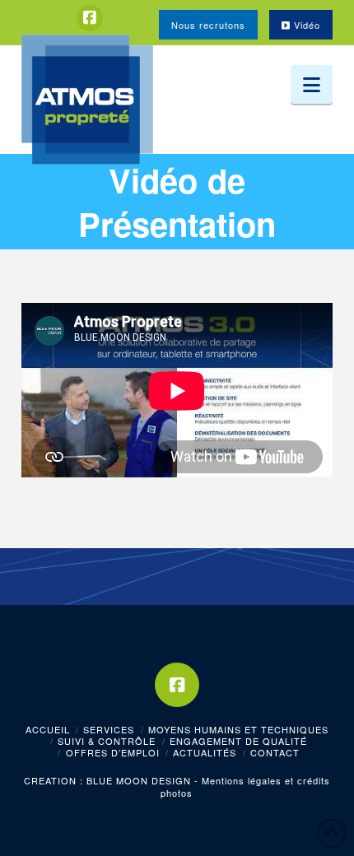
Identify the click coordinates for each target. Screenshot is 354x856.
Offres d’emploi (113, 752)
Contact (275, 752)
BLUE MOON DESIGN (138, 780)
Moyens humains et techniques (238, 729)
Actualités (204, 752)
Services (108, 729)
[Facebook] (90, 18)
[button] (312, 84)
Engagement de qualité (238, 740)
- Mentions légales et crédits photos (245, 786)
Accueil (48, 729)
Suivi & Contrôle (107, 740)
